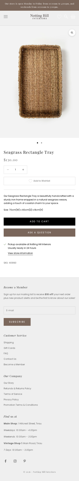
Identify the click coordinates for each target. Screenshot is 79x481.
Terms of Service (13, 394)
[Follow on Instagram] (15, 461)
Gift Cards (9, 348)
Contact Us (10, 358)
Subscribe (17, 321)
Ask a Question (39, 232)
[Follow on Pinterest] (24, 461)
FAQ (6, 353)
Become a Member (14, 364)
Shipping (9, 342)
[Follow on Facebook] (5, 461)
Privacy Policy (11, 399)
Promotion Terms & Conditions (21, 404)
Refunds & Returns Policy (17, 388)
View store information (20, 253)
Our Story (9, 382)
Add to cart (39, 221)
